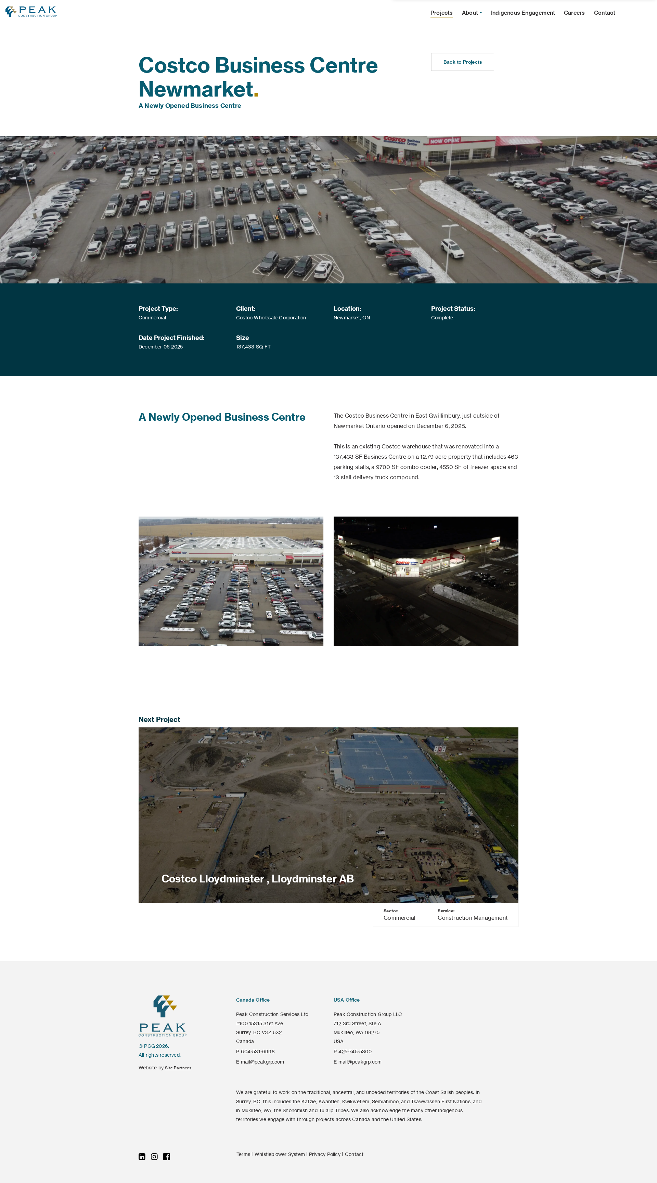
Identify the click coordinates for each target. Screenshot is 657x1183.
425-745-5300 (354, 1051)
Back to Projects (462, 62)
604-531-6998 (257, 1051)
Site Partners (178, 1067)
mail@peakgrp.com (262, 1062)
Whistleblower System (280, 1154)
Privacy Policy (324, 1154)
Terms (243, 1154)
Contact (354, 1154)
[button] (472, 12)
